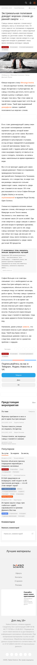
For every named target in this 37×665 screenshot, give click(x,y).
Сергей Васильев (19, 8)
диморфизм (6, 107)
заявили (26, 327)
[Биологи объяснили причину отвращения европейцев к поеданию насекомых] (32, 464)
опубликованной (8, 198)
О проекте (18, 581)
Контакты (18, 577)
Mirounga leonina (27, 83)
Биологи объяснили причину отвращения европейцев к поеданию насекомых (13, 463)
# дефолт (21, 491)
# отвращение (6, 472)
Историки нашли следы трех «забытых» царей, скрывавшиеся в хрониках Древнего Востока (13, 506)
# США (12, 494)
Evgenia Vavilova (19, 422)
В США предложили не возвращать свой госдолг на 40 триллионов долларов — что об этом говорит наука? (14, 482)
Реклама (18, 585)
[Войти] (34, 3)
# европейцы (14, 469)
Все (33, 403)
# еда (21, 469)
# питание (16, 472)
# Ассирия (22, 513)
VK (18, 385)
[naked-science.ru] (30, 654)
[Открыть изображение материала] (18, 62)
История (4, 513)
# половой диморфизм (26, 47)
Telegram (19, 375)
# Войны (19, 489)
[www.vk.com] (11, 654)
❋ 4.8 (22, 19)
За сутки (5, 453)
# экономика (20, 494)
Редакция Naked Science (9, 444)
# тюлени (5, 49)
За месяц (25, 453)
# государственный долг (9, 491)
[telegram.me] (25, 654)
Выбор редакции (7, 496)
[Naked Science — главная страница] (10, 3)
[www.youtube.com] (16, 654)
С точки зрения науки (8, 489)
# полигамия (13, 47)
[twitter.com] (7, 654)
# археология (13, 513)
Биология (5, 47)
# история (5, 494)
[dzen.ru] (21, 654)
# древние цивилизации (9, 516)
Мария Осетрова (19, 432)
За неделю (14, 453)
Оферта (19, 573)
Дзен (18, 380)
